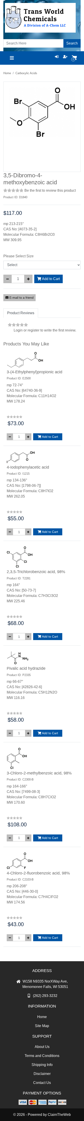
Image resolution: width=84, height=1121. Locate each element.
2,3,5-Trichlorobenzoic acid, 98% (36, 571)
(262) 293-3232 (45, 996)
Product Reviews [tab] (20, 313)
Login (18, 330)
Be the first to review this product (50, 190)
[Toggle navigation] (12, 58)
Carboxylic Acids (26, 73)
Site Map (42, 1026)
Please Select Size (18, 256)
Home (7, 73)
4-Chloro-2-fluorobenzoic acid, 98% (38, 873)
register (33, 330)
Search (72, 43)
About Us (42, 1047)
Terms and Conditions (42, 1056)
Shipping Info (42, 1065)
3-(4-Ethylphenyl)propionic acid (34, 372)
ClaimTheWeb (59, 1115)
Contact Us (42, 1083)
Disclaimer (42, 1074)
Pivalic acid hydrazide (26, 668)
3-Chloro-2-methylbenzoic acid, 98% (39, 773)
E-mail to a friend (21, 297)
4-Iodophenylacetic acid (28, 467)
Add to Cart (50, 279)
